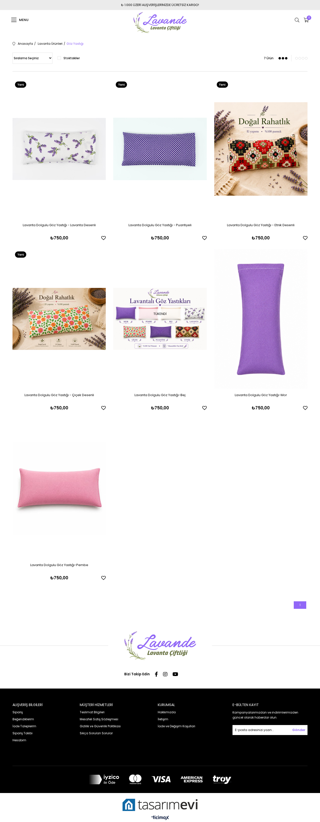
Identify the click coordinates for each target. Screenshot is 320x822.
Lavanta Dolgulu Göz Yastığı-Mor (261, 395)
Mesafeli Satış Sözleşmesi (99, 719)
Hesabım (19, 740)
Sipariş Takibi (22, 733)
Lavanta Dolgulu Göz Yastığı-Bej (160, 395)
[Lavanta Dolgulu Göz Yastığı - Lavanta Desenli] (59, 149)
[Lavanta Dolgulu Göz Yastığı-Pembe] (59, 489)
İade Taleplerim (24, 726)
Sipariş (17, 712)
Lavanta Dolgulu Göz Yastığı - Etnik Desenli (260, 225)
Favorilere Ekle (103, 238)
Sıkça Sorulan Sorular (96, 733)
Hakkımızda (167, 712)
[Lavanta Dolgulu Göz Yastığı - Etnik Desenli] (261, 149)
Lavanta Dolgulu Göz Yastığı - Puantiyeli (160, 225)
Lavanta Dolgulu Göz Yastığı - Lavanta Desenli (59, 225)
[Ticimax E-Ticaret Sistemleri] (160, 818)
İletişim (163, 719)
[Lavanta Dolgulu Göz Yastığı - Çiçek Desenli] (59, 319)
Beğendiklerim (23, 719)
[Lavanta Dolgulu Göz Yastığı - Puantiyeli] (159, 149)
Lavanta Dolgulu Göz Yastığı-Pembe (59, 565)
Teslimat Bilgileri (92, 712)
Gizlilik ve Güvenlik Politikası (100, 726)
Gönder (299, 730)
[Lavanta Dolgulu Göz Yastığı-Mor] (261, 319)
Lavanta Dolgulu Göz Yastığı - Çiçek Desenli (59, 395)
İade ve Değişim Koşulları (176, 726)
